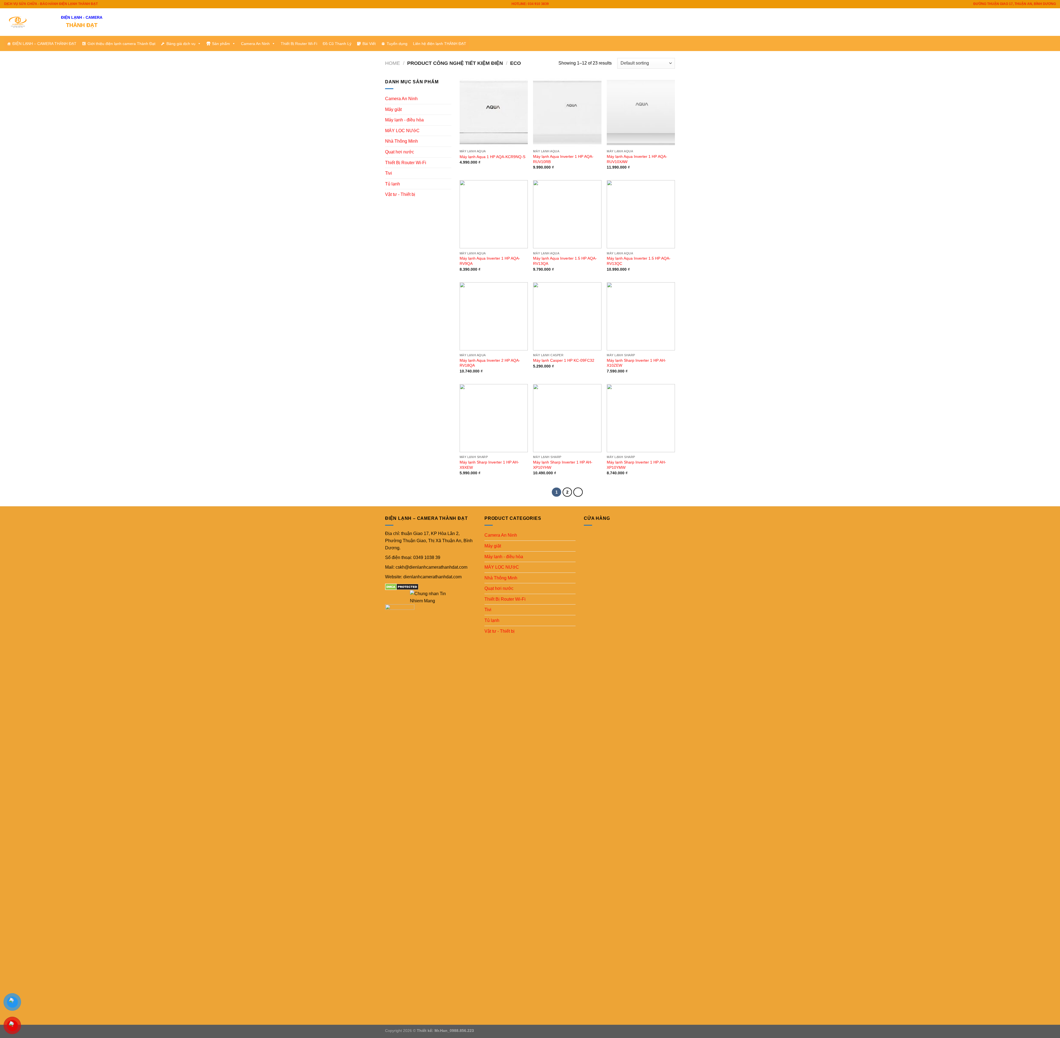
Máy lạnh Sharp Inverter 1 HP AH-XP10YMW (636, 465)
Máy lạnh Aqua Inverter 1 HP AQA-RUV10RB (563, 159)
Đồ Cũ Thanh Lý (337, 43)
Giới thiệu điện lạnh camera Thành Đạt (121, 43)
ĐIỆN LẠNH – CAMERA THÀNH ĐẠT (44, 43)
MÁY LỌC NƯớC (402, 130)
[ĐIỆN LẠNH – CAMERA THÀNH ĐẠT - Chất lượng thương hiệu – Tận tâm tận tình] (28, 22)
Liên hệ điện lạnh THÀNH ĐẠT (439, 43)
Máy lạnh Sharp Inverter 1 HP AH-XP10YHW (562, 465)
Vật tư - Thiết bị (400, 194)
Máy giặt (393, 109)
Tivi (388, 173)
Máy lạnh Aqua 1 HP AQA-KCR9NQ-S (492, 157)
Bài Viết (369, 43)
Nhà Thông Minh (401, 141)
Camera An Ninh (255, 43)
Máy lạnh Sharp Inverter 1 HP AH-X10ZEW (636, 363)
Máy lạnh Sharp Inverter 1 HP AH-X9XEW (489, 465)
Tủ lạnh (392, 184)
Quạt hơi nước (399, 152)
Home (392, 63)
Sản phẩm (221, 43)
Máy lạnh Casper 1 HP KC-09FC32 (563, 360)
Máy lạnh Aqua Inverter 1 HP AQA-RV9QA (490, 261)
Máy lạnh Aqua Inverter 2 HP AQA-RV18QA (490, 363)
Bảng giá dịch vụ (180, 43)
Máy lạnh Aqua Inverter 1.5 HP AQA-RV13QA (565, 261)
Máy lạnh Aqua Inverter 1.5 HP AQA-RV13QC (639, 261)
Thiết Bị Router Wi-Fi (299, 43)
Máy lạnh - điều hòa (404, 120)
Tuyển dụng (397, 43)
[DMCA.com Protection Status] (401, 586)
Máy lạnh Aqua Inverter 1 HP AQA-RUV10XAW (637, 159)
